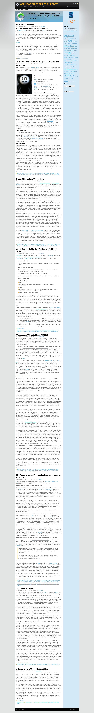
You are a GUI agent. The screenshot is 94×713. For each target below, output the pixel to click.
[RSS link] (77, 3)
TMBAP (55, 702)
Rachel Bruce (50, 582)
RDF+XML (37, 331)
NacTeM (30, 582)
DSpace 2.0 (39, 329)
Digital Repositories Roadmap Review (40, 540)
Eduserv (51, 563)
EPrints (31, 515)
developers (39, 664)
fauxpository (22, 245)
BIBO (18, 329)
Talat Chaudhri (19, 376)
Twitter (38, 563)
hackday (24, 58)
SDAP (50, 702)
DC (39, 580)
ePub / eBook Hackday (25, 24)
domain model (28, 329)
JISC (27, 69)
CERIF (26, 244)
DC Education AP (46, 86)
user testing (27, 467)
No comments (41, 336)
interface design (44, 469)
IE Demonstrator (48, 489)
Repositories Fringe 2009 (30, 422)
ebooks (17, 35)
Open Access (50, 121)
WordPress (56, 245)
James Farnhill (55, 581)
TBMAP (35, 89)
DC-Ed (30, 173)
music (33, 174)
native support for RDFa (44, 183)
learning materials (20, 174)
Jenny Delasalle (20, 582)
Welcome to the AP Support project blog (32, 669)
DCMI (36, 173)
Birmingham (32, 580)
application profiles (20, 56)
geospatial (47, 173)
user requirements (35, 471)
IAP (34, 81)
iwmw (26, 376)
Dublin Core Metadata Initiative (30, 136)
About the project (19, 9)
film (42, 173)
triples (52, 331)
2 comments (43, 63)
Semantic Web (41, 331)
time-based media (23, 175)
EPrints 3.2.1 (53, 329)
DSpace (55, 244)
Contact (26, 9)
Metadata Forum (68, 64)
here (30, 53)
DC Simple (43, 580)
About (18, 700)
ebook (18, 58)
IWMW (57, 469)
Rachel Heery (56, 582)
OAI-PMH (38, 245)
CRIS (29, 244)
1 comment (43, 26)
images (52, 173)
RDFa (44, 245)
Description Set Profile (32, 664)
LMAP (35, 84)
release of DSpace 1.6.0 (41, 309)
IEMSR (23, 358)
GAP (35, 83)
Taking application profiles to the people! (32, 334)
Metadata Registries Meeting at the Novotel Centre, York (35, 348)
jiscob (27, 58)
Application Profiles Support (39, 4)
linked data (26, 174)
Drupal (49, 244)
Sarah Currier (47, 245)
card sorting (29, 469)
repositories (50, 470)
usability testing (29, 471)
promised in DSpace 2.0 (55, 307)
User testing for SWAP (24, 588)
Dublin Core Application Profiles (34, 257)
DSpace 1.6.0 (34, 329)
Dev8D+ (70, 43)
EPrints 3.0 (34, 581)
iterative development (52, 469)
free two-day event (22, 30)
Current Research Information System (37, 244)
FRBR (25, 245)
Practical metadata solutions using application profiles (37, 62)
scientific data (50, 174)
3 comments (40, 590)
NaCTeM (40, 532)
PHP (41, 245)
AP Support (21, 489)
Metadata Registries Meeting (29, 470)
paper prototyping (44, 470)
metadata (32, 331)
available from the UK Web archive (70, 30)
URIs (57, 331)
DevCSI (43, 30)
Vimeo (30, 376)
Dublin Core (22, 581)
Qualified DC (45, 582)
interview (27, 369)
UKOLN (54, 331)
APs (25, 173)
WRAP (51, 516)
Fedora (48, 323)
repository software (40, 584)
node (35, 245)
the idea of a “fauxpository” (37, 230)
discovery (39, 173)
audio (28, 173)
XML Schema (24, 665)
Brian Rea (37, 580)
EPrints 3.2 (44, 329)
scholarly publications (43, 174)
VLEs (45, 471)
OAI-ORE (19, 545)
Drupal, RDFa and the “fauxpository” (30, 179)
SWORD (52, 245)
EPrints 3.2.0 (18, 255)
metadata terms (38, 470)
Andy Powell (19, 580)
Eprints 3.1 (38, 581)
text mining (49, 584)
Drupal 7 (52, 244)
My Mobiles (76, 709)
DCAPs (33, 173)
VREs (47, 471)
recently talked (25, 230)
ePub (20, 34)
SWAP (35, 79)
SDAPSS (36, 88)
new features (50, 255)
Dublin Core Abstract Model (37, 138)
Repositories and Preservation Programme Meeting (26, 584)
